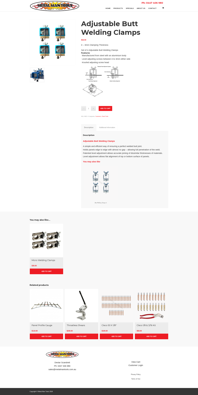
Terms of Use (135, 379)
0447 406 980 (64, 366)
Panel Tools (105, 116)
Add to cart (105, 108)
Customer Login (135, 365)
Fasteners (98, 116)
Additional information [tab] (107, 127)
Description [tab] (88, 127)
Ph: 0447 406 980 (152, 2)
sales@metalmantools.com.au (62, 369)
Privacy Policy (136, 374)
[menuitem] (108, 6)
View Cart (135, 362)
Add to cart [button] (46, 271)
